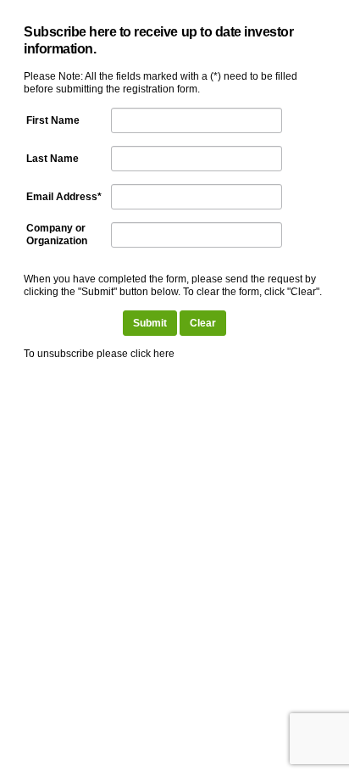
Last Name (52, 159)
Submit (150, 323)
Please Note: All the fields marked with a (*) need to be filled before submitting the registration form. (160, 82)
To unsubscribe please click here (99, 354)
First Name (53, 120)
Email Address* (64, 197)
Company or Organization (56, 234)
